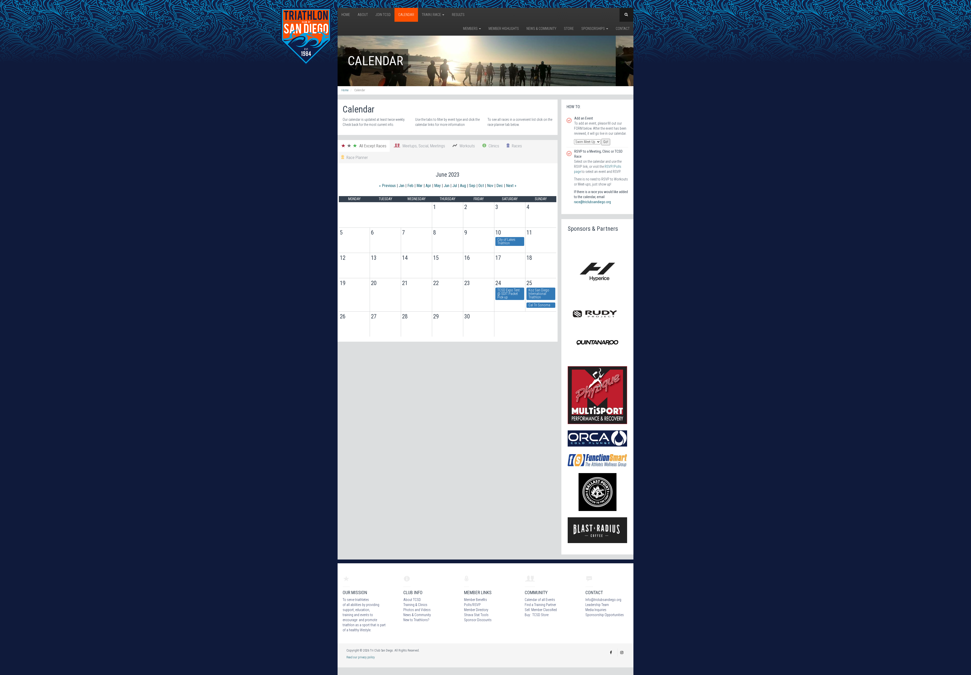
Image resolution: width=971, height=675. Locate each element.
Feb (410, 185)
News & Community (541, 29)
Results (458, 15)
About (363, 15)
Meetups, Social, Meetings (423, 146)
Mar (419, 185)
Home (345, 15)
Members (470, 29)
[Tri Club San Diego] (306, 36)
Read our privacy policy (360, 657)
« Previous (387, 185)
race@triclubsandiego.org (592, 202)
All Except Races (371, 146)
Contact (623, 29)
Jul (454, 185)
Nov (490, 185)
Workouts (466, 146)
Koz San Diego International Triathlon (538, 293)
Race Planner (356, 157)
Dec (499, 185)
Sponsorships (593, 29)
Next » (511, 185)
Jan (401, 185)
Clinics (493, 146)
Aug (463, 185)
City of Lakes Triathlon (506, 241)
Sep (472, 185)
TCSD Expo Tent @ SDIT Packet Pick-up (508, 293)
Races (516, 146)
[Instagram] (622, 652)
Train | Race (432, 15)
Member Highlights (504, 29)
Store (569, 29)
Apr (428, 185)
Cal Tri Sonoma (539, 305)
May (437, 185)
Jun (446, 185)
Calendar (406, 15)
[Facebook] (611, 652)
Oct (481, 185)
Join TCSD (383, 15)
